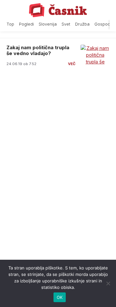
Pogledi (26, 24)
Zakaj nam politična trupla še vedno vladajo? (37, 50)
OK (60, 297)
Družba (82, 24)
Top (10, 24)
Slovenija (48, 24)
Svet (66, 24)
